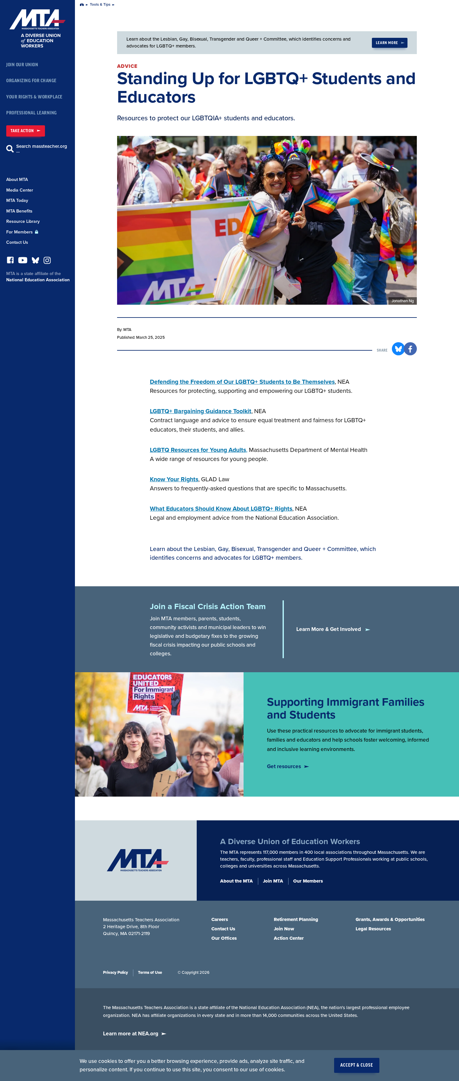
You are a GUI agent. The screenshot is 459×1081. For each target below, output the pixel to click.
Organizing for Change (31, 80)
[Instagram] (47, 262)
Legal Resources (373, 929)
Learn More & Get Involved (329, 629)
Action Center (289, 938)
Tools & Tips (100, 5)
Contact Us (17, 242)
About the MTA (236, 881)
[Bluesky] (35, 262)
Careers (219, 919)
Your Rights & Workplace (34, 97)
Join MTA (273, 881)
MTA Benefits (19, 211)
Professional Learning (31, 113)
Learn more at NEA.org (130, 1033)
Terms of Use (150, 972)
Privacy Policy (115, 972)
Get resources (284, 766)
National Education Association (38, 280)
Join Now (284, 929)
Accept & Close (356, 1065)
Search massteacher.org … (41, 148)
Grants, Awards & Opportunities (390, 919)
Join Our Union (22, 65)
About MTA (17, 179)
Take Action (22, 131)
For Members (20, 232)
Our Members (308, 881)
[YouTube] (22, 262)
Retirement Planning (296, 919)
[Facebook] (10, 262)
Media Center (19, 190)
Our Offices (224, 938)
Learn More (387, 43)
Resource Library (23, 221)
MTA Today (17, 200)
